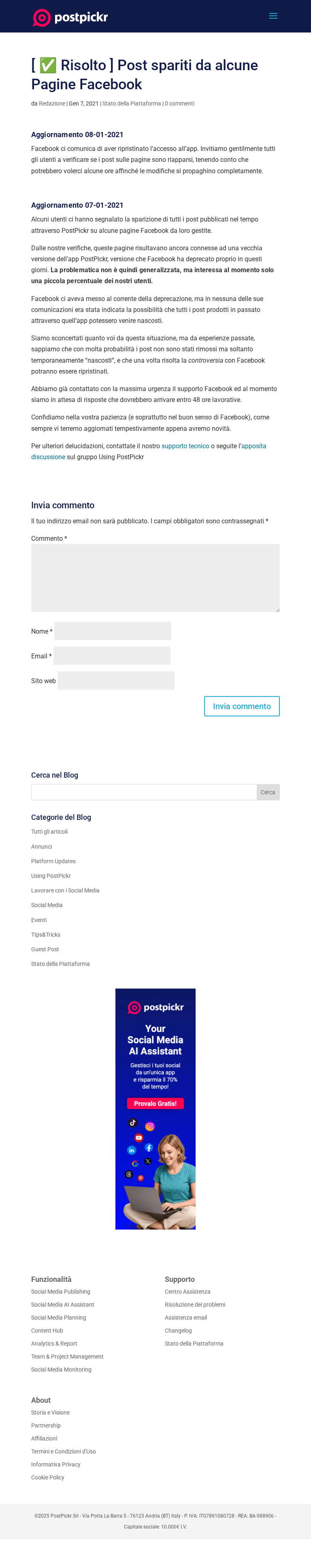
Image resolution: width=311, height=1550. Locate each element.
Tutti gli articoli (49, 831)
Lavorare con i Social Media (65, 890)
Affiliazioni (44, 1438)
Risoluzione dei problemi (195, 1304)
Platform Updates (53, 861)
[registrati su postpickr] (155, 1109)
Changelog (178, 1330)
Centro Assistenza (188, 1291)
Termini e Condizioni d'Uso (63, 1451)
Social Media (47, 905)
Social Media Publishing (60, 1291)
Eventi (39, 920)
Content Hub (47, 1330)
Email (41, 656)
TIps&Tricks (45, 934)
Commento (49, 538)
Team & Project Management (67, 1356)
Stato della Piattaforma (131, 103)
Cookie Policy (47, 1477)
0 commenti (179, 103)
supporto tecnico (185, 446)
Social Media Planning (58, 1317)
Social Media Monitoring (61, 1369)
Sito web (43, 681)
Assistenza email (186, 1317)
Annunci (41, 846)
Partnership (46, 1425)
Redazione (52, 103)
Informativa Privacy (56, 1464)
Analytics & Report (54, 1343)
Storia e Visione (50, 1412)
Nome (42, 631)
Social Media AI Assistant (62, 1304)
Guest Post (45, 949)
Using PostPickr (51, 876)
